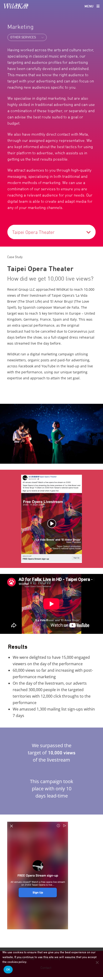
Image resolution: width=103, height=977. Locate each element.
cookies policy (16, 962)
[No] (97, 962)
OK (8, 969)
